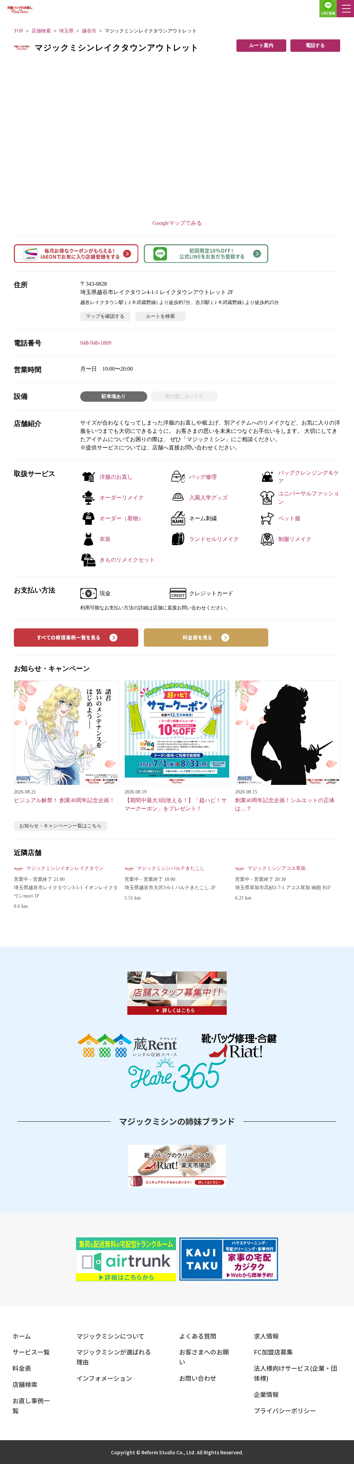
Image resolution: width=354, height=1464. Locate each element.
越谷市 (89, 31)
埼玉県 (66, 31)
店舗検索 (41, 31)
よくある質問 (197, 1335)
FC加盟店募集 (273, 1351)
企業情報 (266, 1394)
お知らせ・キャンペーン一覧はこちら (60, 825)
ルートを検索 (160, 316)
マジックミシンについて (110, 1335)
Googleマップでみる (177, 223)
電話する (315, 45)
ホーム (21, 1335)
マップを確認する (105, 316)
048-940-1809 (95, 343)
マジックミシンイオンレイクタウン (65, 868)
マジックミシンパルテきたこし (171, 868)
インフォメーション (104, 1377)
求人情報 (266, 1335)
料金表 (21, 1367)
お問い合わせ (197, 1377)
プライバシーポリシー (285, 1410)
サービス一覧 (31, 1351)
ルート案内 (261, 45)
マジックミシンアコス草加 (277, 868)
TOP (18, 31)
